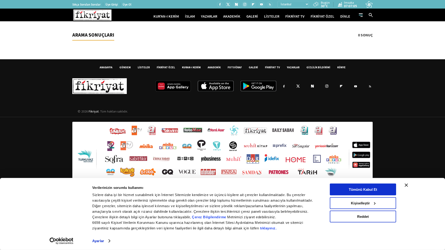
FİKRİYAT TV (295, 16)
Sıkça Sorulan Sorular (86, 4)
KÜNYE (341, 67)
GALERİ (252, 16)
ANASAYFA (106, 67)
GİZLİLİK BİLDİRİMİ (318, 67)
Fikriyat (94, 111)
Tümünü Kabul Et (363, 189)
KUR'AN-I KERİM (166, 16)
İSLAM (190, 16)
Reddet (363, 217)
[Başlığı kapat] (406, 185)
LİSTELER (271, 16)
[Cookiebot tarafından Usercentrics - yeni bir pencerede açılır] (61, 241)
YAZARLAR (209, 16)
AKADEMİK (231, 16)
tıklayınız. (268, 228)
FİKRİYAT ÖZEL (322, 16)
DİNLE (345, 16)
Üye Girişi (111, 4)
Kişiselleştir (360, 203)
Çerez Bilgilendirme (209, 217)
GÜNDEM (125, 67)
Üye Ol (127, 4)
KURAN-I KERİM (191, 67)
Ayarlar (98, 241)
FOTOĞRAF (235, 67)
